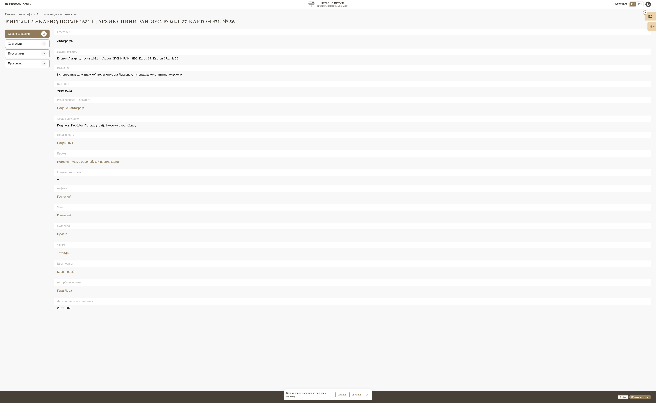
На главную (13, 4)
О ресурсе (621, 4)
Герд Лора (64, 290)
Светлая (356, 394)
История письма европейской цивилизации (88, 161)
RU (632, 4)
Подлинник (65, 143)
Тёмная (342, 394)
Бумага (62, 234)
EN (639, 4)
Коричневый (65, 271)
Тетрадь (63, 253)
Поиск (27, 4)
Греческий (64, 196)
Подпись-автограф (70, 108)
